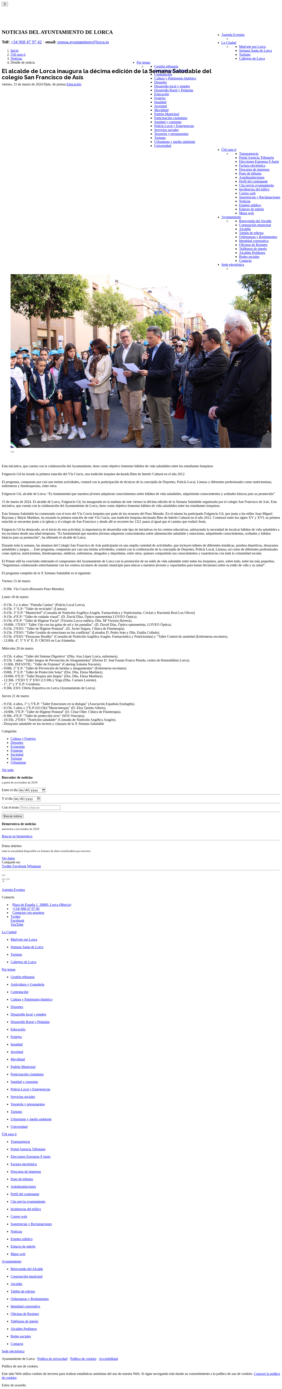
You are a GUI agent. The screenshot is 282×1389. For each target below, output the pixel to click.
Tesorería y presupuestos (171, 134)
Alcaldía (245, 229)
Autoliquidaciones (251, 177)
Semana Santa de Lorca (255, 50)
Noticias (244, 201)
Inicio (15, 50)
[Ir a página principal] (28, 20)
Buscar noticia (13, 816)
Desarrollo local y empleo (172, 86)
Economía (18, 746)
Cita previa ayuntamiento (256, 185)
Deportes (160, 82)
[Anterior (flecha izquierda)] (3, 879)
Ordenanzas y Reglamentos (258, 237)
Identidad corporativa (254, 241)
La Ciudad (228, 42)
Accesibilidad (108, 1359)
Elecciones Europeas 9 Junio (259, 161)
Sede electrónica (232, 264)
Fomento (17, 750)
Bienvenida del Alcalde (255, 221)
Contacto (245, 260)
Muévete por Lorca (252, 46)
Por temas (143, 62)
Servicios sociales (166, 130)
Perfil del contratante (253, 181)
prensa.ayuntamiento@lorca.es (83, 42)
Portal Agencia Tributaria (256, 157)
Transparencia (248, 153)
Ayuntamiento (231, 217)
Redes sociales (249, 257)
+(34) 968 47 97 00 (25, 909)
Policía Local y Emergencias (174, 126)
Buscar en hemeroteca (17, 836)
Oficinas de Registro (253, 245)
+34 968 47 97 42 (26, 42)
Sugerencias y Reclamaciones (259, 197)
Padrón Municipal (166, 114)
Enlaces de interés (251, 209)
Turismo (244, 54)
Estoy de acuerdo (14, 1385)
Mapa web (246, 213)
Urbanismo (18, 762)
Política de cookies (83, 1359)
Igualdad (160, 102)
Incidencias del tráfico (254, 189)
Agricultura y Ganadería (27, 984)
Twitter (7, 866)
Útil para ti (228, 149)
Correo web (247, 193)
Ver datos (8, 858)
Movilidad (161, 110)
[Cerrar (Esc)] (3, 875)
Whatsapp (34, 866)
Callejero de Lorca (252, 58)
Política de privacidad (52, 1359)
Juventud (160, 106)
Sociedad (17, 754)
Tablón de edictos (251, 233)
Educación (161, 94)
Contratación (163, 74)
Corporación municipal (255, 225)
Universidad (162, 146)
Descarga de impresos (254, 169)
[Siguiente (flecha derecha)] (8, 879)
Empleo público (250, 205)
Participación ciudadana (170, 118)
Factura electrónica (252, 165)
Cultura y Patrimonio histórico (175, 78)
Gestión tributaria (166, 66)
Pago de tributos (250, 173)
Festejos (159, 98)
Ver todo (8, 770)
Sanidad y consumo (168, 122)
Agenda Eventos (233, 35)
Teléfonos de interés (253, 249)
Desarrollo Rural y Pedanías (173, 90)
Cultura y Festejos (23, 739)
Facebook (20, 866)
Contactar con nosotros (28, 912)
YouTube (17, 924)
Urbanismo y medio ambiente (174, 142)
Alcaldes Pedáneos (252, 253)
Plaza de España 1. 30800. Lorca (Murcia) (41, 905)
